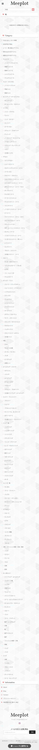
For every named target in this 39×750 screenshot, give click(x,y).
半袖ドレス (7, 89)
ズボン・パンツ (8, 667)
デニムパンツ (8, 299)
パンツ (6, 614)
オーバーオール (8, 674)
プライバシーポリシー (9, 698)
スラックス (7, 295)
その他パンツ (8, 337)
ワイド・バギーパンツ (10, 318)
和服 (5, 644)
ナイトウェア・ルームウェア (12, 577)
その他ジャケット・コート (11, 254)
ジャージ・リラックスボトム (12, 284)
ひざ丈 (6, 269)
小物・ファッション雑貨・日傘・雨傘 (13, 547)
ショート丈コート (9, 164)
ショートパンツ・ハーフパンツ (12, 288)
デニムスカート (8, 277)
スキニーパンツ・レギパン (11, 333)
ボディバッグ (8, 449)
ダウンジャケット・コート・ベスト (14, 187)
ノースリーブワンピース (11, 63)
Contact (5, 695)
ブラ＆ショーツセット (10, 408)
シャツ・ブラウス (9, 111)
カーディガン (8, 126)
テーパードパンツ (9, 307)
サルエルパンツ (8, 325)
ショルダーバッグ (9, 430)
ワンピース (6, 59)
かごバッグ (7, 460)
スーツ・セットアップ (10, 678)
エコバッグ (7, 468)
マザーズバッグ (8, 457)
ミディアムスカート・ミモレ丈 (12, 265)
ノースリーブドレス (9, 85)
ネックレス (7, 517)
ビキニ (6, 344)
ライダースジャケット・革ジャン (13, 239)
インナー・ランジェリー (9, 397)
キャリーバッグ (8, 464)
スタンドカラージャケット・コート (14, 179)
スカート (5, 258)
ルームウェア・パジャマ (9, 367)
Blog (4, 691)
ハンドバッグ (8, 427)
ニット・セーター (9, 119)
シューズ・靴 (6, 483)
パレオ (6, 355)
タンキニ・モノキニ (9, 352)
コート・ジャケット (9, 618)
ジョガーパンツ (8, 329)
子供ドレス (7, 588)
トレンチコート (8, 205)
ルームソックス (8, 382)
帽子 (5, 637)
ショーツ (6, 404)
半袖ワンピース (8, 66)
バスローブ (7, 385)
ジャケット (7, 670)
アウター (5, 157)
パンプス (6, 494)
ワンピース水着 (8, 348)
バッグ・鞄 (6, 423)
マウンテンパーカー (9, 224)
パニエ (6, 550)
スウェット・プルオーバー (11, 130)
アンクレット (8, 539)
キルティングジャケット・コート (13, 168)
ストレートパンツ (9, 303)
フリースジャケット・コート (12, 220)
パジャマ (6, 374)
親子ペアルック (8, 633)
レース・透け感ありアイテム (11, 48)
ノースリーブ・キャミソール (12, 138)
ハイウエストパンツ (9, 292)
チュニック (7, 134)
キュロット (7, 607)
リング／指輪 (8, 532)
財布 (5, 569)
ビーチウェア (8, 359)
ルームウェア (8, 378)
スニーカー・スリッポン (11, 498)
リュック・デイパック (10, 442)
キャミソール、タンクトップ (12, 412)
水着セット (7, 363)
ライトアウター (8, 160)
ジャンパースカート (9, 595)
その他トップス (8, 153)
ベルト (6, 562)
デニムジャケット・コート (11, 201)
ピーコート (7, 213)
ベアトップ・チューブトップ (12, 145)
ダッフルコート (8, 190)
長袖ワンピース (8, 70)
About (5, 687)
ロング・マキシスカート (11, 261)
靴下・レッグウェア (9, 622)
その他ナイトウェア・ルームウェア (14, 393)
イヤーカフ (7, 528)
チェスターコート (9, 194)
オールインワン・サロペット (12, 104)
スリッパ (6, 505)
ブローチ (6, 543)
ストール (6, 558)
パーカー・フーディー (10, 141)
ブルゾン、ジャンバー (10, 250)
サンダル (6, 487)
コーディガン (8, 171)
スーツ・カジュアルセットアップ (13, 599)
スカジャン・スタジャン (11, 175)
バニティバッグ (8, 475)
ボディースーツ (8, 415)
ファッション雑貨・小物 (11, 640)
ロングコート (8, 247)
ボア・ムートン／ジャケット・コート (14, 228)
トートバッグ (8, 434)
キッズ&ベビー (7, 573)
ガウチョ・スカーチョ (10, 314)
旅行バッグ (7, 453)
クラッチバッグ (8, 438)
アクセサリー (6, 509)
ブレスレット (8, 535)
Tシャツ (6, 115)
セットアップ (8, 100)
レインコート (8, 243)
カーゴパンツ (8, 310)
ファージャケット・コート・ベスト (14, 217)
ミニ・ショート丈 (9, 273)
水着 (4, 340)
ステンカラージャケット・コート (13, 183)
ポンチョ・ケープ (9, 231)
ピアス (6, 520)
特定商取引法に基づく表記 (10, 702)
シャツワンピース (9, 74)
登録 (32, 732)
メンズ (5, 655)
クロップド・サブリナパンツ (12, 322)
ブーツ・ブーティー (9, 490)
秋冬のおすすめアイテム (9, 51)
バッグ (6, 648)
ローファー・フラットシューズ (12, 502)
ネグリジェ (7, 370)
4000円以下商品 (7, 44)
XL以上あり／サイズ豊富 (10, 40)
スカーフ (6, 513)
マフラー (6, 554)
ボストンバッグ (8, 472)
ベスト (6, 149)
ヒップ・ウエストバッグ (11, 445)
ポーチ (6, 479)
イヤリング (7, 524)
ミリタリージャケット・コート (12, 235)
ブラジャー (7, 400)
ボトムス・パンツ (8, 280)
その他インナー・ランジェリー (12, 419)
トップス (5, 108)
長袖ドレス (7, 93)
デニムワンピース (9, 78)
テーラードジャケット (10, 198)
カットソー (7, 123)
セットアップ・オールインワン (11, 96)
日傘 (5, 565)
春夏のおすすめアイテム (9, 55)
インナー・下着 (8, 580)
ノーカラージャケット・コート (12, 209)
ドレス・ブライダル (8, 81)
